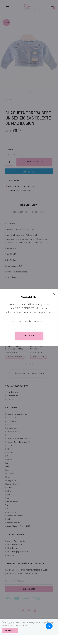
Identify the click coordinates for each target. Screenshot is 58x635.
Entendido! (10, 631)
